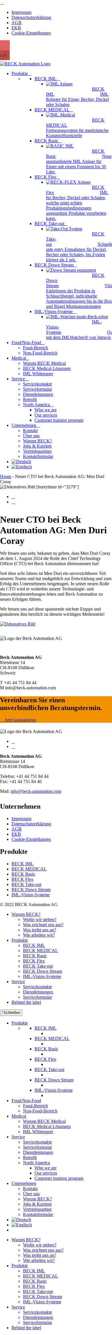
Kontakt (30, 1188)
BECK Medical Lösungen (47, 1126)
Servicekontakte (37, 986)
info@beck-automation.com (36, 791)
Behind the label (26, 1002)
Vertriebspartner (37, 1209)
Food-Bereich (35, 1105)
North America (36, 1162)
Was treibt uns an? (39, 929)
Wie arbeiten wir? (39, 935)
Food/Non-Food (26, 1100)
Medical (18, 1116)
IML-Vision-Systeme (30, 894)
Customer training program (58, 1178)
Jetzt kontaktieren (19, 720)
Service (18, 981)
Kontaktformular (38, 1214)
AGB (16, 22)
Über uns (31, 1193)
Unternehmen (23, 1183)
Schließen (11, 1012)
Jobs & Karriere (37, 1204)
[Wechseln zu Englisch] (21, 466)
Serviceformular (37, 997)
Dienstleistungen (38, 991)
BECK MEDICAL (29, 868)
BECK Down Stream (31, 889)
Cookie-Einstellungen (31, 32)
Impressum (21, 12)
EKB (16, 27)
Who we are (45, 1167)
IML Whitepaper (38, 1131)
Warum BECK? (25, 914)
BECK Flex (22, 879)
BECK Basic (23, 874)
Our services (45, 1173)
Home (5, 476)
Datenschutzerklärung (31, 17)
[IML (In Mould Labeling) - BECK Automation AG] (1, 2)
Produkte (19, 940)
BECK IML (22, 863)
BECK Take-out (26, 884)
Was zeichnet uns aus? (43, 924)
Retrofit (30, 1157)
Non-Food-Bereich (40, 1110)
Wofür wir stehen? (39, 919)
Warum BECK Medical (44, 1121)
